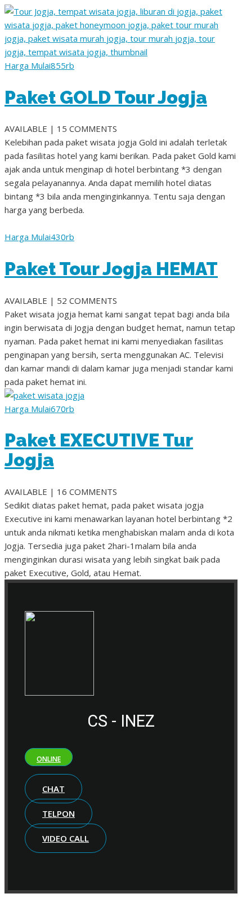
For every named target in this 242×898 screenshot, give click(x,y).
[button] (49, 757)
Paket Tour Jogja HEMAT (111, 268)
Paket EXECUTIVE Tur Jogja (99, 450)
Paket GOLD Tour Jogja (106, 97)
